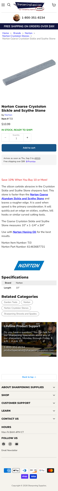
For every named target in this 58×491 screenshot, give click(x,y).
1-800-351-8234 (14, 347)
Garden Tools (10, 302)
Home (5, 33)
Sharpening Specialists (21, 335)
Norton (28, 33)
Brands (17, 33)
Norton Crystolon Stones (15, 36)
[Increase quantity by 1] (27, 138)
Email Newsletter (9, 450)
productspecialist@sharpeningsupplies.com (29, 350)
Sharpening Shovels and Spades (20, 313)
